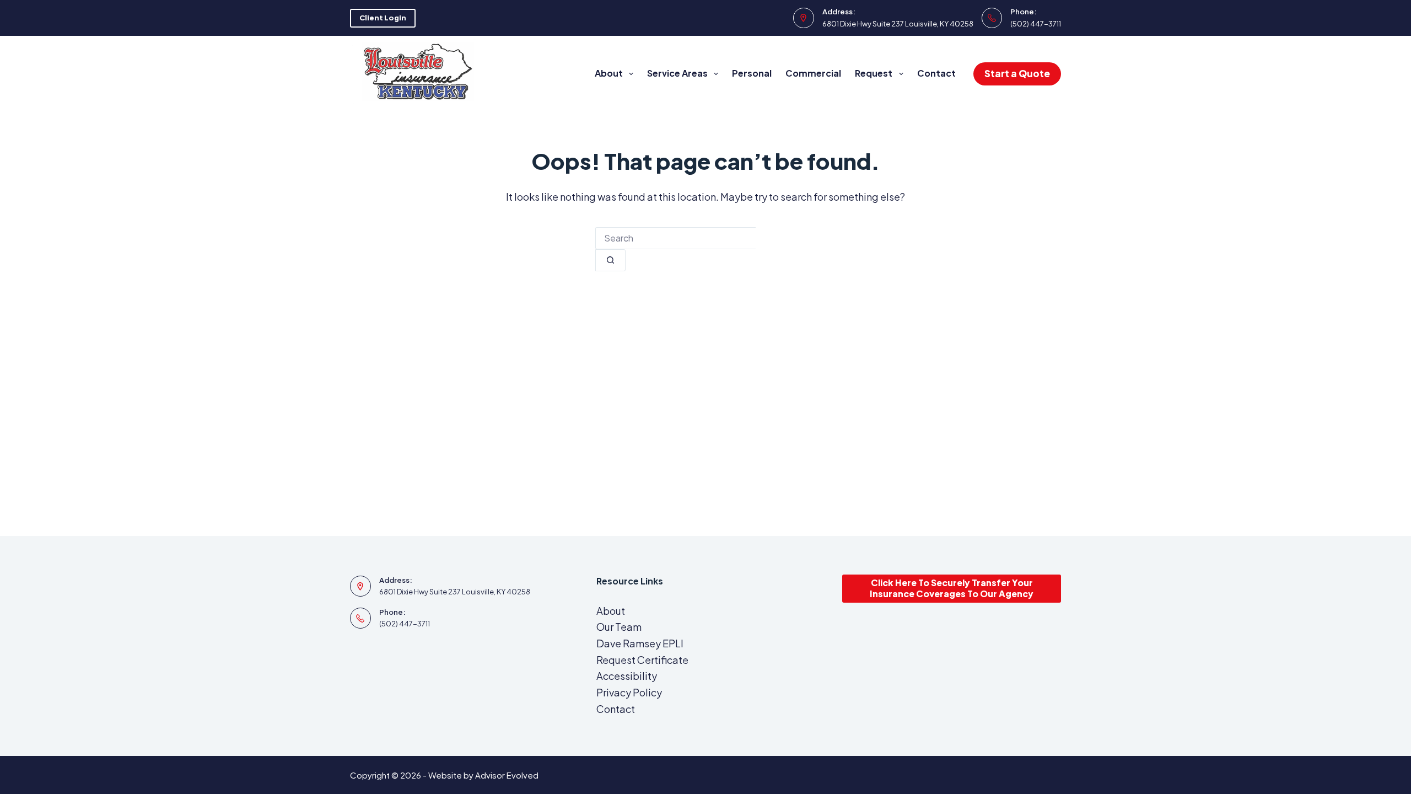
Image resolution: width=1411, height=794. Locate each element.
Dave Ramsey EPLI (639, 643)
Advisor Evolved (506, 775)
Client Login (382, 17)
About (609, 73)
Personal (752, 73)
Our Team (619, 626)
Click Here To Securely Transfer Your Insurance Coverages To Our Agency (951, 588)
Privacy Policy (629, 692)
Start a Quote (1017, 73)
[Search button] (610, 260)
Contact (936, 73)
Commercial (813, 73)
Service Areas (677, 73)
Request (873, 73)
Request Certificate (642, 659)
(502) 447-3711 (1035, 23)
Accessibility (626, 675)
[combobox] (675, 238)
